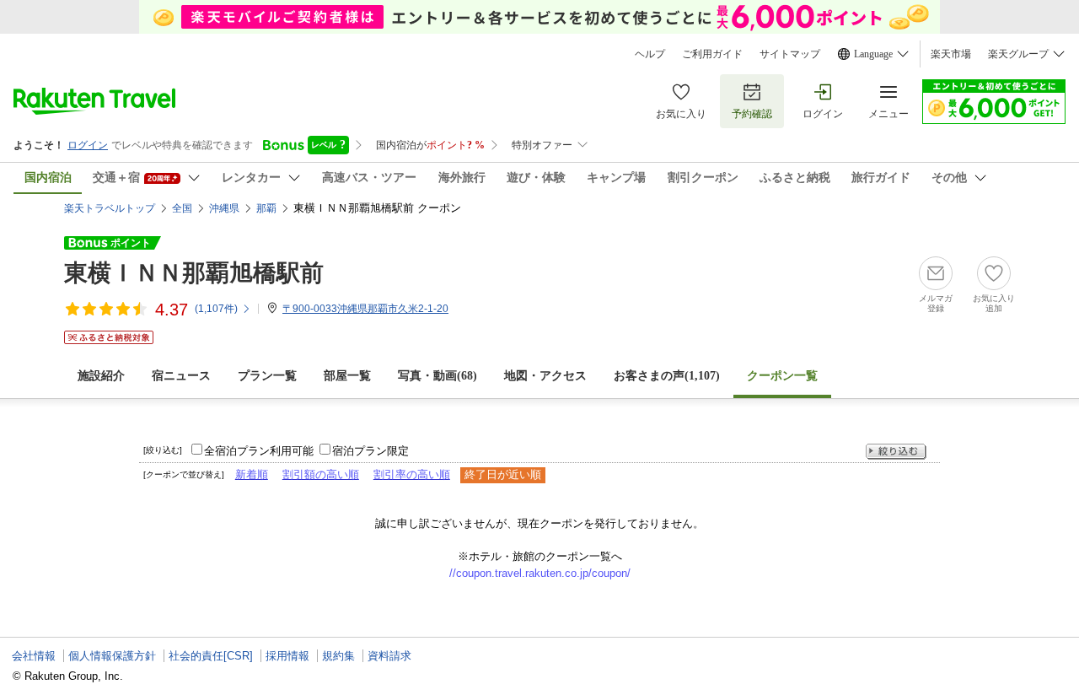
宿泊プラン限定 (370, 450)
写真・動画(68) (437, 375)
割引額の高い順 (320, 474)
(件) (216, 309)
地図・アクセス (545, 375)
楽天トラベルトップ (109, 208)
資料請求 (389, 655)
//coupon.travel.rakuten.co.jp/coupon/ (540, 573)
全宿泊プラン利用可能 (259, 450)
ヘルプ (650, 54)
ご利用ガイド (712, 54)
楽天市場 (951, 54)
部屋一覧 (347, 375)
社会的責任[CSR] (211, 655)
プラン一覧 (267, 375)
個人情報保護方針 (112, 655)
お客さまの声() (667, 375)
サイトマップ (790, 54)
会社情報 (34, 655)
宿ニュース (181, 375)
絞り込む (896, 452)
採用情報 (287, 655)
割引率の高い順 (411, 474)
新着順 (251, 474)
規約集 (338, 655)
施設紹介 (101, 375)
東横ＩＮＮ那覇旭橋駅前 (194, 273)
